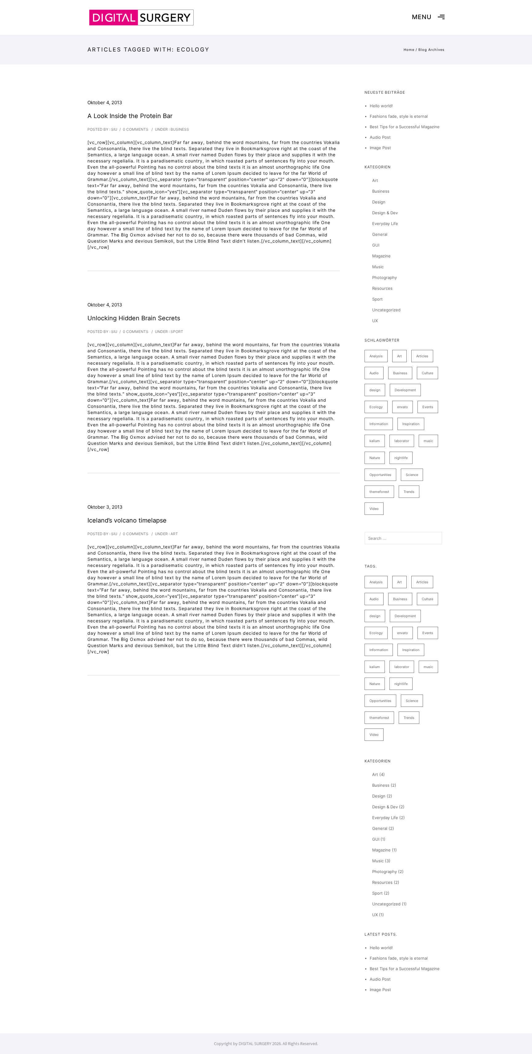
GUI (375, 245)
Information (378, 424)
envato (402, 407)
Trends (409, 492)
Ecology (376, 407)
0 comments (135, 129)
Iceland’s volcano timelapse (127, 520)
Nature (374, 458)
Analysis (376, 356)
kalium (374, 441)
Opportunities (380, 475)
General (379, 234)
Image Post (380, 147)
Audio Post (380, 137)
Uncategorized (386, 309)
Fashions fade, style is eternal (399, 116)
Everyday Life (385, 223)
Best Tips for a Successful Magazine (405, 126)
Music (378, 266)
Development (405, 390)
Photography (384, 277)
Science (412, 475)
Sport (176, 331)
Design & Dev (385, 212)
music (428, 441)
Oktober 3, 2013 (105, 507)
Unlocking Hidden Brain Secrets (133, 318)
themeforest (379, 492)
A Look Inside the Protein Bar (129, 116)
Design (378, 201)
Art (174, 533)
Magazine (381, 255)
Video (374, 508)
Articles (422, 356)
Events (427, 407)
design (374, 390)
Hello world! (381, 105)
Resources (382, 288)
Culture (427, 373)
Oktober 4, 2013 (104, 102)
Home (409, 49)
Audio (374, 373)
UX (375, 320)
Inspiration (410, 424)
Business (179, 129)
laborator (401, 441)
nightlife (401, 458)
